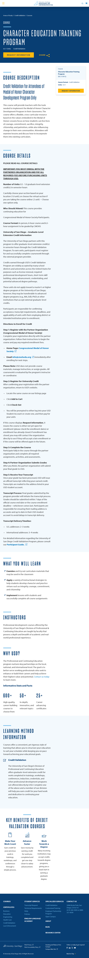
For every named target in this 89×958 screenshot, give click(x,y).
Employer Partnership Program (53, 912)
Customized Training (52, 908)
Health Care (7, 920)
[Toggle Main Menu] (3, 3)
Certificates (8, 907)
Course (6, 22)
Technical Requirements (33, 908)
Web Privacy (28, 945)
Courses (7, 901)
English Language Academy (32, 919)
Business (6, 911)
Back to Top (70, 954)
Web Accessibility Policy (31, 947)
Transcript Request (31, 905)
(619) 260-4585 (72, 910)
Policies (27, 914)
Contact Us (72, 901)
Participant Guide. (15, 544)
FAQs (26, 911)
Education (7, 914)
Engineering (7, 917)
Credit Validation (9, 923)
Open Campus (50, 916)
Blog (47, 927)
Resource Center (52, 933)
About (48, 921)
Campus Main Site (50, 949)
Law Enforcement (9, 926)
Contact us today (41, 676)
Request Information (18, 55)
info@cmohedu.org (21, 357)
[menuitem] (12, 902)
